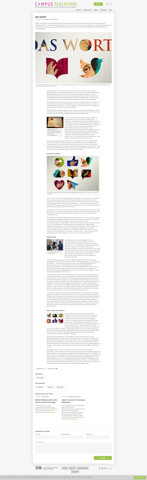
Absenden (103, 458)
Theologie (50, 387)
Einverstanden (140, 478)
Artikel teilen (39, 368)
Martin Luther (60, 387)
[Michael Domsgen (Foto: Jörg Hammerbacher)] (55, 244)
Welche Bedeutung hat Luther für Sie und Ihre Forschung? (46, 401)
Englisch (98, 4)
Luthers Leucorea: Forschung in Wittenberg (73, 401)
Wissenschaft (54, 19)
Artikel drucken (51, 368)
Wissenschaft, (71, 396)
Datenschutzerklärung (36, 477)
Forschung (78, 396)
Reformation (40, 387)
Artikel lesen (51, 412)
